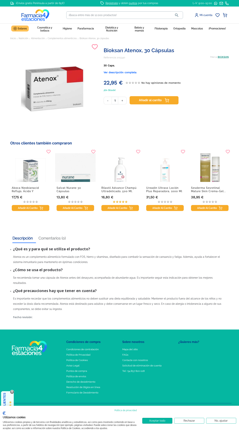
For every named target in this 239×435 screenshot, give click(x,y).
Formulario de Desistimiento (82, 392)
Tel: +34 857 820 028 (133, 371)
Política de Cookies (77, 360)
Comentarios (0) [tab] (52, 238)
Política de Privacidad (78, 354)
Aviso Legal (73, 365)
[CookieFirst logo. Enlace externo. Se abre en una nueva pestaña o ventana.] (4, 413)
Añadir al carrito (150, 100)
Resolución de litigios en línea (83, 387)
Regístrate (111, 3)
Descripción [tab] (23, 238)
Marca (213, 57)
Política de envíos (76, 376)
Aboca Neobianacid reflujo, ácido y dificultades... (25, 191)
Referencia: (110, 57)
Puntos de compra (76, 371)
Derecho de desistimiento (80, 381)
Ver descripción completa (120, 72)
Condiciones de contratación (82, 349)
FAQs (125, 354)
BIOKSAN (223, 57)
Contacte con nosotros (135, 360)
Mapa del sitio (130, 349)
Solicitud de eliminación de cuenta (142, 365)
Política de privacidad (125, 410)
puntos (133, 3)
